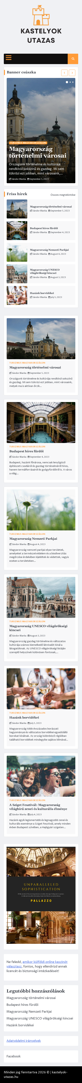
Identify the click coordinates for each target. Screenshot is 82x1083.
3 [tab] (72, 82)
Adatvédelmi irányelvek (23, 1041)
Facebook (13, 1056)
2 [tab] (70, 82)
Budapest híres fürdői (44, 228)
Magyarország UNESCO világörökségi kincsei (45, 271)
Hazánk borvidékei (42, 293)
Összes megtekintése (63, 195)
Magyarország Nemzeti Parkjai (49, 249)
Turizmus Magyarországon (28, 142)
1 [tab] (67, 82)
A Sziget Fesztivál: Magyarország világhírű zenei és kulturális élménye (38, 807)
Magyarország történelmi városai (51, 206)
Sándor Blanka (39, 210)
